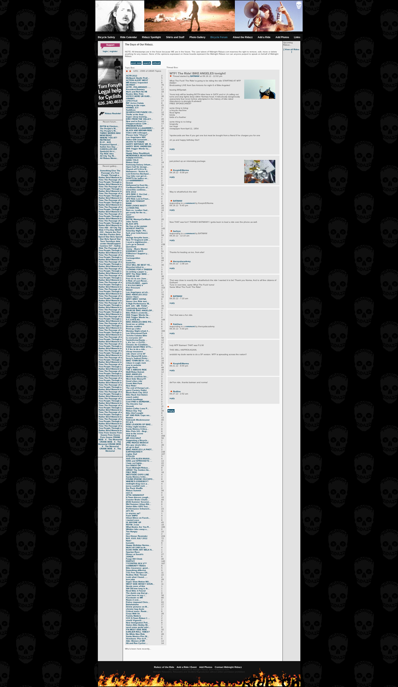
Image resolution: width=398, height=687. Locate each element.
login (105, 51)
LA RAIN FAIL (132, 208)
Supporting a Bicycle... (137, 440)
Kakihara (177, 324)
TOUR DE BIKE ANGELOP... (140, 310)
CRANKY (130, 98)
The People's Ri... (109, 128)
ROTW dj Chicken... (109, 126)
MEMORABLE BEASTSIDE (139, 155)
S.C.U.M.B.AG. (133, 319)
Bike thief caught (134, 413)
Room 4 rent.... (133, 600)
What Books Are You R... (138, 527)
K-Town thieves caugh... (138, 497)
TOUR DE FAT (133, 276)
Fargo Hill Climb (134, 559)
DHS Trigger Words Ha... (138, 315)
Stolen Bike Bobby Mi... (137, 625)
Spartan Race (133, 552)
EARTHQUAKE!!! (134, 452)
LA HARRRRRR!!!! (134, 180)
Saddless (131, 110)
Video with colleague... (137, 133)
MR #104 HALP (133, 438)
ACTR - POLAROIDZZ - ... (138, 87)
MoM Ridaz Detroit (135, 372)
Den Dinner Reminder (137, 536)
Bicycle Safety (106, 37)
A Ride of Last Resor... (137, 281)
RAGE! (129, 290)
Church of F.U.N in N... (137, 169)
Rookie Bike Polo (134, 94)
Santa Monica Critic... (137, 477)
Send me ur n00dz (135, 324)
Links (297, 37)
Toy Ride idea (107, 153)
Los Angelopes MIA (136, 137)
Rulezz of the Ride (164, 667)
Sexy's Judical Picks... (137, 358)
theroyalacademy (182, 261)
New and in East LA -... (137, 121)
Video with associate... (137, 139)
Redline (177, 391)
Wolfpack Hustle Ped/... (137, 78)
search (146, 63)
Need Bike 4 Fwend (136, 591)
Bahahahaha (132, 604)
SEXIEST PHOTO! (135, 228)
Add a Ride (264, 37)
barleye (177, 231)
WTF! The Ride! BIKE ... (137, 274)
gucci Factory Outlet (136, 390)
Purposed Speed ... (109, 144)
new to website (133, 365)
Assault (130, 406)
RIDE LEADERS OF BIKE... (139, 424)
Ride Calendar (128, 37)
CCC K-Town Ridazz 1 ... (138, 618)
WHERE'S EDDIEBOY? (137, 481)
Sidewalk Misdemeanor (138, 420)
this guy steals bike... (137, 445)
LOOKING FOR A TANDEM (139, 269)
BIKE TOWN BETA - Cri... (138, 360)
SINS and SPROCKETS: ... (139, 461)
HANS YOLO (132, 160)
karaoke (130, 543)
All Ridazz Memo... (109, 158)
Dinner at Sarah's (134, 554)
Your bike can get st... (137, 176)
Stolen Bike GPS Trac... (138, 506)
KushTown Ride (134, 196)
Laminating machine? (137, 308)
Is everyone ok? (134, 338)
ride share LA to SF (136, 354)
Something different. (136, 570)
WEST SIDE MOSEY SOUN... (140, 584)
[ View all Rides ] (291, 50)
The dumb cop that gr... (137, 593)
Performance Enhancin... (138, 509)
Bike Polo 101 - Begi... (137, 431)
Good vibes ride (134, 381)
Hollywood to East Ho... (137, 185)
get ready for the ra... (136, 212)
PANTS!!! (130, 561)
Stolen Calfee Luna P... (137, 408)
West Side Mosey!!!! (136, 379)
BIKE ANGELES (134, 374)
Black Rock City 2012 (137, 392)
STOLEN (130, 456)
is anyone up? (133, 513)
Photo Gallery (197, 37)
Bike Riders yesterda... (137, 313)
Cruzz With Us (133, 613)
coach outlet (132, 397)
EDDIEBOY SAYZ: (135, 251)
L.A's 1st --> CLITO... (136, 342)
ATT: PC (130, 511)
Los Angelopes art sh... (137, 292)
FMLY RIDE (131, 472)
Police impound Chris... (138, 602)
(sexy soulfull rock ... (136, 486)
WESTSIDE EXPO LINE (137, 474)
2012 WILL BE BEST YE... (139, 265)
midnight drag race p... (137, 484)
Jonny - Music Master (137, 249)
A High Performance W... (138, 303)
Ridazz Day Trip (134, 411)
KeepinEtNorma (181, 170)
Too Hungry (131, 531)
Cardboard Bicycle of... (137, 187)
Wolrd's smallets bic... (137, 376)
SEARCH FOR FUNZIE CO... (139, 112)
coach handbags (134, 399)
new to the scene (134, 433)
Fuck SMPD (132, 515)
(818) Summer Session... (138, 502)
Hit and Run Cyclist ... (137, 643)
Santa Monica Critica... (137, 429)
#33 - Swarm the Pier (110, 232)
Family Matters (133, 616)
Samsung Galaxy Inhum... (139, 164)
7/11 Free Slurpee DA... (137, 572)
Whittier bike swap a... (137, 529)
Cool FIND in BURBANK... (138, 401)
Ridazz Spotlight (151, 37)
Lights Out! (131, 454)
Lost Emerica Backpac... (138, 174)
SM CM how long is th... (137, 588)
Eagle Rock (132, 367)
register (114, 51)
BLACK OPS (132, 224)
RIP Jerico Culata (135, 103)
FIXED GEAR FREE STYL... (139, 347)
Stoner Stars (132, 297)
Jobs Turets (132, 221)
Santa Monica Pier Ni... (137, 636)
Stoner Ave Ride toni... (137, 301)
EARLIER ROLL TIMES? (138, 632)
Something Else (108, 170)
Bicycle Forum (219, 37)
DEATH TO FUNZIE (135, 142)
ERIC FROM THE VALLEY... (139, 119)
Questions (131, 247)
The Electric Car (134, 404)
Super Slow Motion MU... (138, 582)
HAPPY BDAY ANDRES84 (138, 146)
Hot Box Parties (107, 234)
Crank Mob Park (134, 383)
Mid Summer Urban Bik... (138, 504)
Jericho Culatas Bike (136, 335)
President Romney (135, 89)
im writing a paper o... (137, 272)
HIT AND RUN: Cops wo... (138, 415)
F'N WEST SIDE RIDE (136, 629)
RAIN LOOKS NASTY (136, 205)
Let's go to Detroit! (135, 244)
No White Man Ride (135, 634)
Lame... (129, 260)
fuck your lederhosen (137, 233)
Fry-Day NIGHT (113, 230)
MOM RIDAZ (106, 135)
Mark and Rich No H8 (136, 92)
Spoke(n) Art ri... (108, 151)
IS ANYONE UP (133, 522)
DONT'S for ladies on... (137, 178)
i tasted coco (132, 520)
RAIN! (129, 203)
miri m (129, 493)
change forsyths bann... (138, 237)
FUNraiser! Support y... (137, 253)
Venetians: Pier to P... (137, 638)
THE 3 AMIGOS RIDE (136, 370)
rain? (128, 215)
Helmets (130, 256)
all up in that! (132, 447)
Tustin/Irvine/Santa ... (136, 340)
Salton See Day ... (109, 147)
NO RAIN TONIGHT (135, 201)
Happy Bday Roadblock (138, 153)
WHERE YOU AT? (108, 138)
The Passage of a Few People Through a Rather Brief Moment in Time (110, 175)
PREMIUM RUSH (134, 126)
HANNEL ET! (132, 107)
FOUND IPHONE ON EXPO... (140, 479)
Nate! (128, 540)
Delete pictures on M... (137, 607)
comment (190, 203)
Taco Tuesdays (107, 241)
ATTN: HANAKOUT (135, 495)
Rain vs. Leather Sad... (137, 210)
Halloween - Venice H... (137, 171)
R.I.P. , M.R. (105, 142)
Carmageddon (133, 258)
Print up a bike (133, 329)
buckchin (130, 262)
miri (128, 534)
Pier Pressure (133, 288)
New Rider (131, 386)
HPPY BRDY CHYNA (136, 299)
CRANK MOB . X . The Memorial (110, 438)
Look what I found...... (137, 577)
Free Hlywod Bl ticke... (137, 356)
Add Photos (282, 37)
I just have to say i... (136, 595)
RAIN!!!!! (130, 217)
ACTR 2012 (131, 76)
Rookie (129, 417)
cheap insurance (134, 351)
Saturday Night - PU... (137, 231)
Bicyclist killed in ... (136, 267)
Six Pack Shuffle (134, 488)
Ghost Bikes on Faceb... (138, 518)
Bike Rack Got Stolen (137, 395)
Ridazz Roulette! (112, 113)
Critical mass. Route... (137, 611)
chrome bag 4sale (135, 609)
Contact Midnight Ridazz (228, 667)
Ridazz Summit (133, 490)
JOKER (129, 556)
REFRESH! (105, 140)
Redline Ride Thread (136, 575)
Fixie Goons (110, 433)
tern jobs (130, 579)
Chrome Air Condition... (137, 345)
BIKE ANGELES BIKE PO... (139, 322)
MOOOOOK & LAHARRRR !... (140, 128)
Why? (129, 235)
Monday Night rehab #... (138, 331)
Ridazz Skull (132, 162)
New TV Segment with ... (138, 240)
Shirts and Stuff (175, 37)
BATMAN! (194, 76)
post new (136, 63)
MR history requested (137, 82)
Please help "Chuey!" (137, 135)
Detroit (129, 183)
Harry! (129, 151)
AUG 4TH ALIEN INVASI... (138, 458)
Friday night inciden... (137, 427)
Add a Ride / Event (187, 667)
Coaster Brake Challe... (137, 499)
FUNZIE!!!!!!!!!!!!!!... (135, 158)
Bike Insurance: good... (137, 568)
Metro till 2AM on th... (136, 547)
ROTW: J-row (132, 525)
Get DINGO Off (133, 465)
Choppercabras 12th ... (137, 123)
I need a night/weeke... (137, 242)
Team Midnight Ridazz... (138, 468)
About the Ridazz (243, 37)
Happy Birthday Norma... (138, 545)
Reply (171, 411)
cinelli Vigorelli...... (135, 620)
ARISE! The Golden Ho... (138, 470)
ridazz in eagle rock (136, 363)
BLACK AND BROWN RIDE (139, 130)
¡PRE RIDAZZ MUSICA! (137, 442)
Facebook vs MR (134, 597)
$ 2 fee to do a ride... (136, 349)
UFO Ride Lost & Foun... (138, 199)
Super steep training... (137, 117)
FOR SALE (131, 436)
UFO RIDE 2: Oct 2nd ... (137, 194)
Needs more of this (135, 586)
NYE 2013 (131, 192)
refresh (156, 63)
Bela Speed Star (109, 235)
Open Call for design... (137, 167)
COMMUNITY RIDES (136, 566)
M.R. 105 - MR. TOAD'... (137, 306)
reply (172, 149)
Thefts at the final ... (136, 114)
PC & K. (130, 422)
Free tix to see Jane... (137, 278)
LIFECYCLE (132, 101)
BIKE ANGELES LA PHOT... (139, 449)
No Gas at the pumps (136, 226)
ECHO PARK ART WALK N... (139, 550)
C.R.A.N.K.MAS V (134, 285)
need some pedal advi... (138, 627)
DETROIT (130, 85)
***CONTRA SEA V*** (136, 563)
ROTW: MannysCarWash (138, 219)
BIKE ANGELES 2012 (136, 294)
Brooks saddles (134, 326)
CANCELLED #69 (108, 149)
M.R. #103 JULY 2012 (136, 538)
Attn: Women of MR (135, 641)
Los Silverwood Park (136, 333)
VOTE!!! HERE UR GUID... (138, 96)
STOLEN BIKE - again (137, 283)
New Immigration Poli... (137, 623)
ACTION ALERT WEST (137, 80)
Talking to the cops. (136, 105)
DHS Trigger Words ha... (138, 149)
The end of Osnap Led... (138, 388)
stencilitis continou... (136, 190)
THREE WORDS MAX (110, 133)
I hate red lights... (135, 463)
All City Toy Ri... (108, 156)
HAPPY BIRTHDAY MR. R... (139, 144)
